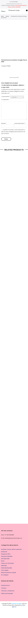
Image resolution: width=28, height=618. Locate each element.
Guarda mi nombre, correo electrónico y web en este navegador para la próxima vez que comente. (13, 131)
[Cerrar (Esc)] (26, 1)
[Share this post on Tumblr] (18, 71)
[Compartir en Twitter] (12, 71)
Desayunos (4, 551)
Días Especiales (5, 558)
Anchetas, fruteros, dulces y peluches (11, 549)
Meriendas (4, 565)
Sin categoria (4, 575)
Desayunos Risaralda (6, 556)
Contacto (3, 588)
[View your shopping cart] (25, 11)
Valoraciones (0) (14, 77)
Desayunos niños (5, 554)
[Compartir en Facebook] (9, 71)
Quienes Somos (5, 585)
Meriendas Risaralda (6, 568)
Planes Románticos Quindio (8, 572)
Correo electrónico (19, 123)
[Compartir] (23, 1)
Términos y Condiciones (7, 591)
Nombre (3, 123)
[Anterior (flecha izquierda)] (2, 309)
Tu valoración (5, 99)
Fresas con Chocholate (7, 563)
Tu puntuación (5, 96)
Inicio (2, 16)
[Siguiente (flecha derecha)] (25, 309)
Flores (7, 16)
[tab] (14, 77)
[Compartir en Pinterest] (15, 71)
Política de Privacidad (7, 593)
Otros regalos (4, 570)
